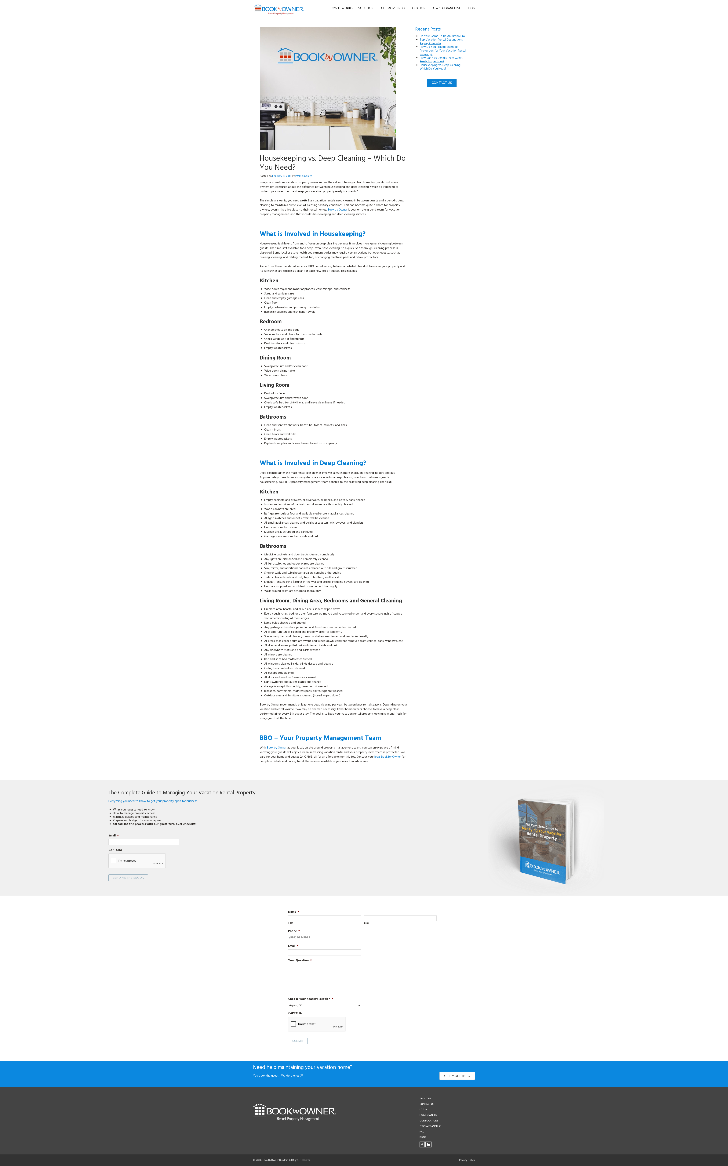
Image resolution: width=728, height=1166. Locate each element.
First (290, 923)
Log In (423, 1109)
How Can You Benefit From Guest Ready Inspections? (441, 60)
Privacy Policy (467, 1160)
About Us (425, 1098)
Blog (471, 8)
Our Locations (429, 1121)
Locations (418, 8)
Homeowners (428, 1115)
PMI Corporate (303, 176)
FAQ (422, 1132)
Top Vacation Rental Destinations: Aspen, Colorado (441, 41)
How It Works (341, 8)
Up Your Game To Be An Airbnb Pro (442, 36)
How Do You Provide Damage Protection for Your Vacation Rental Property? (443, 51)
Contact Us (442, 83)
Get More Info (393, 8)
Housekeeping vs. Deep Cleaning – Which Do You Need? (441, 67)
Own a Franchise (430, 1126)
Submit (297, 1041)
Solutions (366, 8)
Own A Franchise (447, 8)
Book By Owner (279, 9)
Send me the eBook (128, 877)
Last (366, 923)
